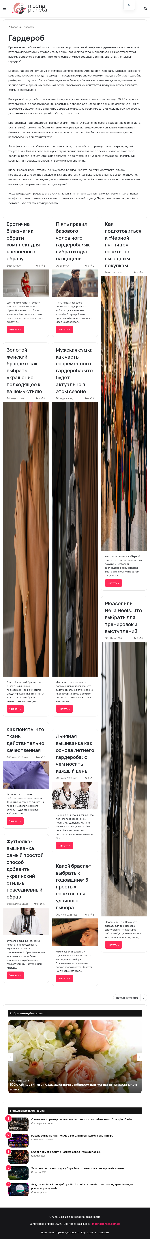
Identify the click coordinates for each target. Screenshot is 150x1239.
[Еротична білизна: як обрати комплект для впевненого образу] (26, 283)
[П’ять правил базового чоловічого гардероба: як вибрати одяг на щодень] (75, 283)
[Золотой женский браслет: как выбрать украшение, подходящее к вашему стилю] (26, 539)
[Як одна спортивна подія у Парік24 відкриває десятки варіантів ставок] (18, 1173)
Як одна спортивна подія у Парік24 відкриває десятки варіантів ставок (77, 1168)
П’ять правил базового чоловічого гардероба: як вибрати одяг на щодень (73, 241)
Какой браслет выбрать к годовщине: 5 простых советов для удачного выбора (73, 886)
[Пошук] (145, 9)
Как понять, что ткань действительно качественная (25, 739)
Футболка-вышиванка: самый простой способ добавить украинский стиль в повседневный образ (25, 869)
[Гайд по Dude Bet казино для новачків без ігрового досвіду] (18, 1141)
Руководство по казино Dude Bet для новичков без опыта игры (72, 1135)
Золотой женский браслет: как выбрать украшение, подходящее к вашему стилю (24, 370)
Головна (16, 27)
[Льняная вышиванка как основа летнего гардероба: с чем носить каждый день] (75, 795)
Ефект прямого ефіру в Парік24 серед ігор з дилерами (66, 1152)
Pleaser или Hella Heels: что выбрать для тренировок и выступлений (123, 617)
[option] (75, 1056)
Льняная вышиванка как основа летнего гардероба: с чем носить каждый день (75, 753)
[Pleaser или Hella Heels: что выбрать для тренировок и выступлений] (124, 779)
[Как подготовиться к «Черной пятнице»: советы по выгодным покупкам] (124, 413)
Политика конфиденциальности (60, 1232)
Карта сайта (88, 1232)
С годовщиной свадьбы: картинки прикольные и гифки (54, 1089)
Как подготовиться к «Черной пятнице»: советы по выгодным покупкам (123, 244)
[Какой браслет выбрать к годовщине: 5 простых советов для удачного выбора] (75, 932)
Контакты (103, 1232)
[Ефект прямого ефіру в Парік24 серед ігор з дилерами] (18, 1157)
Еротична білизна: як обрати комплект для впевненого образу (23, 241)
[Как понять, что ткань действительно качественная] (26, 775)
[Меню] (4, 9)
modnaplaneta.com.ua (106, 1223)
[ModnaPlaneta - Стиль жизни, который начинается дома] (29, 8)
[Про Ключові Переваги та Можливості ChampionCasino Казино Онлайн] (18, 1124)
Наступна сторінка (127, 997)
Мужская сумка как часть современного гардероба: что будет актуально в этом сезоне (74, 370)
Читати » (15, 329)
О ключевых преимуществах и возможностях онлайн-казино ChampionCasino (82, 1119)
